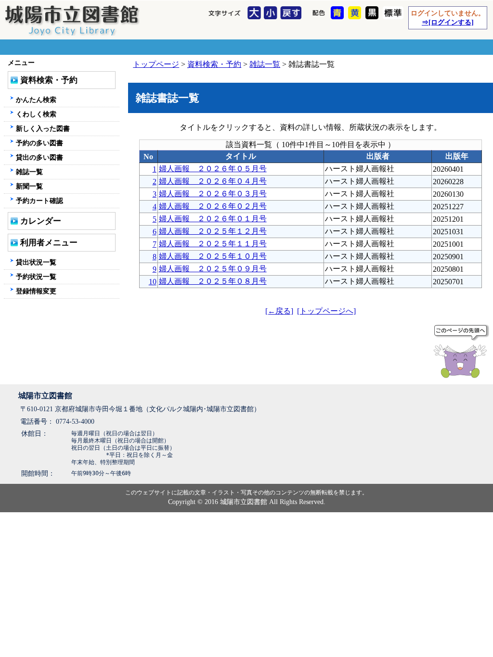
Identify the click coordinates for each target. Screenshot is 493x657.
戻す (292, 13)
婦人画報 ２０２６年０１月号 (213, 219)
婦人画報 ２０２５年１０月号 (213, 256)
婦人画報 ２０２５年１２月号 (213, 231)
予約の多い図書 (39, 143)
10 (152, 282)
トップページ (156, 64)
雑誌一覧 (264, 64)
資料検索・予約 (214, 64)
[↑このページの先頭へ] (462, 353)
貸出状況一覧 (36, 262)
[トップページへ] (326, 311)
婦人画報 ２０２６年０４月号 (213, 181)
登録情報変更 (36, 291)
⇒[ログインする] (448, 22)
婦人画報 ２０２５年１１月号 (213, 244)
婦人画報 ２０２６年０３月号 (213, 194)
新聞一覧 (29, 186)
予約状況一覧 (36, 276)
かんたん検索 (36, 99)
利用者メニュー (49, 242)
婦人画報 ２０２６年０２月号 (213, 206)
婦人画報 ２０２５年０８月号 (213, 281)
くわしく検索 (36, 114)
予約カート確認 (39, 200)
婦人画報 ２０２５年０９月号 (213, 269)
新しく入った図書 (43, 128)
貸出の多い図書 (39, 157)
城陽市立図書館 (45, 396)
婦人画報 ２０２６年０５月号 (213, 168)
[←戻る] (279, 311)
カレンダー (40, 221)
